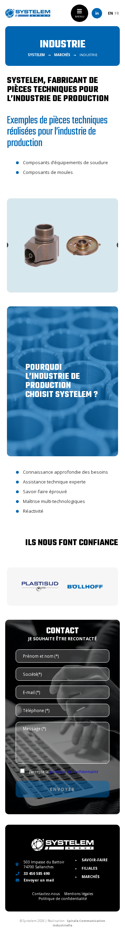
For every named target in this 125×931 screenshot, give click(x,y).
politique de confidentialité (74, 771)
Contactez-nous (46, 893)
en (110, 13)
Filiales (90, 868)
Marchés (91, 876)
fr (117, 13)
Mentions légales (78, 893)
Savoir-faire (95, 859)
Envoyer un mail (38, 880)
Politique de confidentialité (63, 898)
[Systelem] (27, 13)
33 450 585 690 (36, 873)
